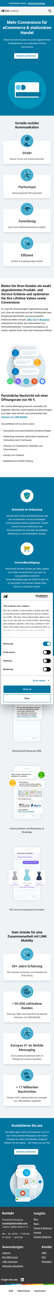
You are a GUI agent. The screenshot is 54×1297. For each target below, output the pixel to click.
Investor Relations (42, 1237)
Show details (39, 680)
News (36, 1223)
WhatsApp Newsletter (12, 1266)
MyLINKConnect (10, 1257)
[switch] (47, 652)
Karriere (37, 1232)
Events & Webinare (43, 1228)
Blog (36, 1219)
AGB (11, 1291)
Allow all (27, 689)
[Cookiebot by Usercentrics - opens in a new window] (39, 596)
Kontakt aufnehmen (26, 56)
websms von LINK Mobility (14, 417)
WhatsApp (44, 319)
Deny (27, 698)
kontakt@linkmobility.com (15, 1223)
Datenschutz (23, 1291)
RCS (35, 319)
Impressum (40, 1291)
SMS (29, 319)
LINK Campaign (10, 1261)
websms (6, 1253)
